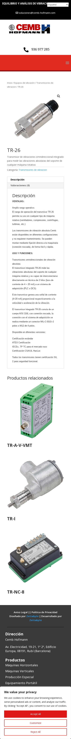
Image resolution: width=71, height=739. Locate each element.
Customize (35, 722)
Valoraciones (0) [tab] (20, 185)
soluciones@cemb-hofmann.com (37, 12)
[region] (35, 713)
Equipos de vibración (24, 82)
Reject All (35, 731)
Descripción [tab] (17, 179)
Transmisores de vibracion (33, 169)
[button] (59, 96)
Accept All (35, 714)
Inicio (9, 82)
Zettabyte (32, 616)
